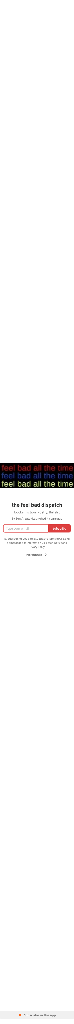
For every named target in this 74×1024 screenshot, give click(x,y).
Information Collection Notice (44, 543)
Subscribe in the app (40, 1015)
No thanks (34, 555)
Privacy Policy (37, 547)
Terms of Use (56, 538)
